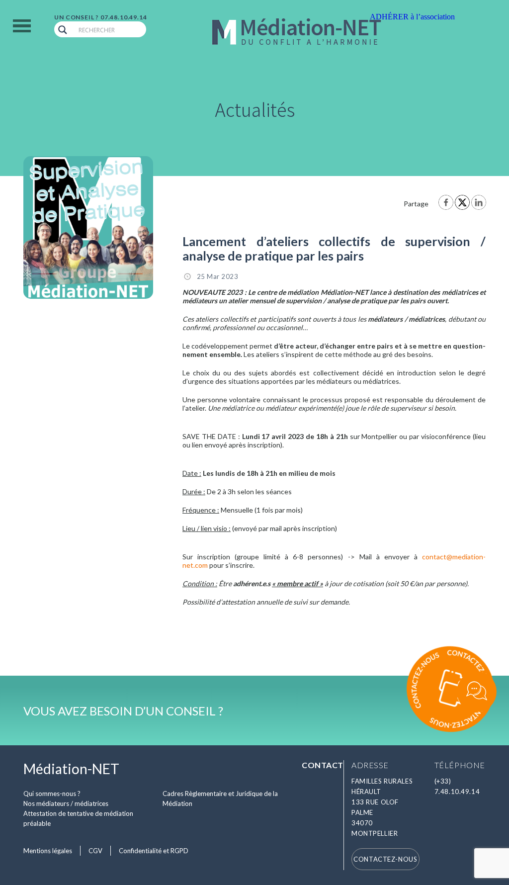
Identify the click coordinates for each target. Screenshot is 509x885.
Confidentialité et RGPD (153, 851)
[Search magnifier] (62, 29)
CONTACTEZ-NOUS (385, 859)
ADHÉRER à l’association (412, 16)
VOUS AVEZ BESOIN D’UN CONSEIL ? (123, 711)
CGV (95, 851)
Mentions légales (47, 851)
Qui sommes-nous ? (52, 793)
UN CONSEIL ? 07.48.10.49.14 (100, 17)
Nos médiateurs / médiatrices (65, 803)
